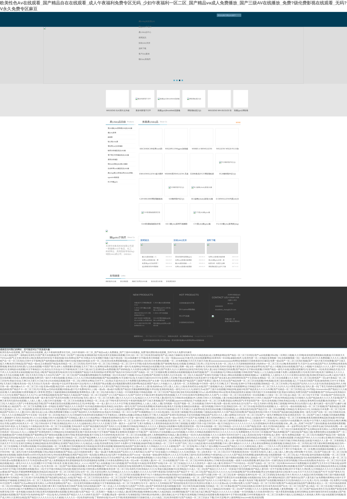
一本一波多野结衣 (293, 426)
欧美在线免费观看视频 (115, 361)
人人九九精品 (266, 372)
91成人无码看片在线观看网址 (232, 386)
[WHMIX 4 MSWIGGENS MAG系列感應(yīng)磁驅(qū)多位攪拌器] (201, 137)
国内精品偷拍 (277, 426)
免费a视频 (273, 489)
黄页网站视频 (135, 492)
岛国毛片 (133, 469)
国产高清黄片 (155, 375)
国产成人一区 (69, 483)
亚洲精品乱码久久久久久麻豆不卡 (100, 489)
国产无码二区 (184, 443)
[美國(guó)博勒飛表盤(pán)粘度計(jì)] (244, 99)
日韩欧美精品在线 (285, 401)
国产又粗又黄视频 (151, 401)
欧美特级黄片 (173, 497)
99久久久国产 (211, 395)
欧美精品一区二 (194, 452)
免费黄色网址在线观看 (324, 432)
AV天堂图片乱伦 (126, 378)
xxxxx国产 (201, 475)
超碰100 (241, 389)
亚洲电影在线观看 (16, 369)
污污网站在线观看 (163, 477)
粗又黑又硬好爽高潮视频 (322, 443)
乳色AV (274, 486)
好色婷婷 (154, 494)
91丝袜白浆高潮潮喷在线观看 (77, 420)
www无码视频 (178, 432)
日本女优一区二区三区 (247, 415)
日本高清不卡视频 (12, 420)
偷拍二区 (169, 412)
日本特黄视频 (253, 494)
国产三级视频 (210, 386)
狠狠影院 (135, 494)
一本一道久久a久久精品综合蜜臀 (113, 409)
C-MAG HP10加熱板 (160, 313)
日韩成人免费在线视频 (23, 378)
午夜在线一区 (120, 358)
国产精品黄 (262, 449)
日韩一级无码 (211, 438)
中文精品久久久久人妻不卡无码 (327, 366)
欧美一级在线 (52, 383)
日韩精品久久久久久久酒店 (327, 469)
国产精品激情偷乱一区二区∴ (187, 477)
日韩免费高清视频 (228, 466)
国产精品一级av (31, 364)
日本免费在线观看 (159, 361)
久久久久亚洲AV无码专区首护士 (226, 435)
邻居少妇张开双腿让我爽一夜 (174, 366)
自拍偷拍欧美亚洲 (73, 432)
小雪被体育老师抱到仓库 (112, 418)
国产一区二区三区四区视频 (294, 361)
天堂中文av (306, 364)
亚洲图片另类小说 (197, 423)
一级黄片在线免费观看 (245, 460)
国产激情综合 (293, 477)
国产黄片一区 (152, 489)
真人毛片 (41, 466)
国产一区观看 (102, 494)
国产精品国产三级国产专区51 (208, 440)
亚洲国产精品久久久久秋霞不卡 (71, 406)
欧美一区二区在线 (265, 420)
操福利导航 (146, 443)
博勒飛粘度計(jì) (194, 110)
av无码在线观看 (54, 389)
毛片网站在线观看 (231, 372)
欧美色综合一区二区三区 (326, 460)
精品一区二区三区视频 (313, 406)
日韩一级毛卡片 (152, 409)
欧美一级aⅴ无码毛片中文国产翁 (181, 418)
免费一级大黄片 (42, 398)
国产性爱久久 (167, 369)
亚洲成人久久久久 (74, 378)
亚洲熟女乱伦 (103, 455)
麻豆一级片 (324, 403)
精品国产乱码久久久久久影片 (307, 383)
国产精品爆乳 (51, 477)
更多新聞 (169, 241)
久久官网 (299, 355)
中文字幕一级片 (132, 418)
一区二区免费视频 (178, 361)
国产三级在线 (76, 355)
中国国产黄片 (48, 366)
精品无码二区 (164, 440)
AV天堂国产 (6, 483)
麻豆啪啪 (200, 486)
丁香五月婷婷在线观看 (330, 386)
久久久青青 (228, 418)
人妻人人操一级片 (232, 440)
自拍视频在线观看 (324, 449)
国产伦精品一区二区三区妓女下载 (197, 497)
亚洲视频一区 (273, 358)
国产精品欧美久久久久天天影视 (324, 398)
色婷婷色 (35, 494)
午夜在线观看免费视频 (141, 457)
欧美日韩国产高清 (310, 381)
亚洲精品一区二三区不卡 (165, 443)
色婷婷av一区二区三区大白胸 (271, 364)
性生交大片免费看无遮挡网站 (133, 381)
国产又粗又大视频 (319, 415)
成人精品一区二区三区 (298, 395)
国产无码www (327, 392)
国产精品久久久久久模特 (239, 446)
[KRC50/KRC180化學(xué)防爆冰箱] (150, 137)
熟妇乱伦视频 (179, 364)
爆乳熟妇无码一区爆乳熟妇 (270, 460)
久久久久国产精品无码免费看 (239, 455)
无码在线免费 (212, 366)
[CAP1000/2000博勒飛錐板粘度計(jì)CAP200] (150, 187)
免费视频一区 (108, 375)
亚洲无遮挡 (187, 440)
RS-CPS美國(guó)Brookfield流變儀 (187, 316)
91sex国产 (8, 358)
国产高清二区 (62, 355)
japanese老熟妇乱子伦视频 (188, 401)
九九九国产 (243, 466)
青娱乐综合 (15, 381)
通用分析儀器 (113, 159)
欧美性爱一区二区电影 (255, 358)
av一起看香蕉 (262, 375)
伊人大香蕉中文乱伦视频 (34, 420)
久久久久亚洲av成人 (220, 483)
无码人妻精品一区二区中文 (110, 449)
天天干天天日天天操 (307, 472)
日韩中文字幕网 (32, 361)
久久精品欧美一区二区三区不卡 (93, 429)
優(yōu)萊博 (112, 133)
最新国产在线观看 (267, 480)
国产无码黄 (245, 489)
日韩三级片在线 (44, 429)
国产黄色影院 (175, 483)
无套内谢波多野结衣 (254, 366)
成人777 (297, 381)
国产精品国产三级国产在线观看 (59, 457)
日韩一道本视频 (17, 492)
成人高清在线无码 (244, 409)
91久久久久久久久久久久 (243, 423)
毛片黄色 (41, 389)
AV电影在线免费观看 (186, 480)
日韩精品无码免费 (226, 369)
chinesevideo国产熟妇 (326, 389)
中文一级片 (148, 483)
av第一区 (138, 460)
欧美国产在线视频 (304, 466)
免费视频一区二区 (134, 429)
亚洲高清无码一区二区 (298, 415)
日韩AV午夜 (210, 403)
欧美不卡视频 (265, 418)
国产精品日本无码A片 (122, 372)
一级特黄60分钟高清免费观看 (314, 446)
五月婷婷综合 (138, 489)
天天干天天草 (16, 429)
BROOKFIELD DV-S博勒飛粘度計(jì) (142, 314)
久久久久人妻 (336, 358)
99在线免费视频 (61, 455)
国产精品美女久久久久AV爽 (259, 389)
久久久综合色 (157, 412)
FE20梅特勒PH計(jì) (227, 174)
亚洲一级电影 (237, 475)
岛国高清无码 (124, 466)
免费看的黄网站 (326, 477)
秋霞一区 (180, 486)
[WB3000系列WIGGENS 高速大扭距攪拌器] (176, 162)
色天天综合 (221, 381)
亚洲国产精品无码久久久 (73, 443)
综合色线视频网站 (312, 457)
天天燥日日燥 (283, 440)
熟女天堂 (113, 381)
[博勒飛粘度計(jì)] (193, 99)
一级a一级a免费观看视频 (231, 438)
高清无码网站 (203, 455)
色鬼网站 (136, 366)
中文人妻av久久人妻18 (141, 386)
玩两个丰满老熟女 (120, 455)
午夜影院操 (58, 358)
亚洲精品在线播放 (190, 406)
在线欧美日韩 (32, 492)
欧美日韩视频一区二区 (157, 358)
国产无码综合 (335, 395)
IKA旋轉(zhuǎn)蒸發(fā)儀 (202, 199)
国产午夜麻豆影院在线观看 (57, 403)
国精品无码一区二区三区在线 (240, 406)
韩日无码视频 (73, 446)
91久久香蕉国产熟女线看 (99, 383)
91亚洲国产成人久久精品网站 (66, 475)
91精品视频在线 (95, 406)
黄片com (292, 472)
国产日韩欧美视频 (20, 435)
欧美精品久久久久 (147, 469)
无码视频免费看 (336, 415)
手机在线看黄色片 (186, 378)
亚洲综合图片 (73, 492)
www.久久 (19, 432)
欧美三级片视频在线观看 (231, 457)
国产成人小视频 (273, 366)
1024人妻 (29, 412)
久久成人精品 (6, 355)
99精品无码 (151, 466)
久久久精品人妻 (120, 492)
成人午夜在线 (302, 455)
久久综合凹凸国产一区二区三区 (58, 375)
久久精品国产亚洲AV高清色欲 (171, 415)
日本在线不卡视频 (124, 375)
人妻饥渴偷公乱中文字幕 (172, 494)
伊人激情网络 (233, 497)
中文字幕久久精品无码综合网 (324, 420)
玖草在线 (154, 389)
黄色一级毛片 (306, 412)
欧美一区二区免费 (306, 449)
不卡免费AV (29, 429)
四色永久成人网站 (170, 438)
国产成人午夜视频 (284, 457)
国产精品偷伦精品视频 (288, 412)
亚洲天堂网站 (24, 443)
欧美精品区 (42, 472)
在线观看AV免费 (174, 426)
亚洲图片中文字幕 (42, 463)
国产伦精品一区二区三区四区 (288, 389)
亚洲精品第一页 (117, 429)
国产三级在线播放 (318, 423)
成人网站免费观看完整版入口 (59, 412)
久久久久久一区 (71, 497)
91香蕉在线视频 (274, 423)
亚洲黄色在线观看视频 (178, 372)
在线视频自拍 (253, 477)
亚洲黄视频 (276, 443)
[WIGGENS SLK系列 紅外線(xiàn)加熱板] (117, 99)
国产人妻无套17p (309, 477)
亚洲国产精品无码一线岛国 (83, 455)
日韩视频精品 (228, 409)
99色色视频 (168, 395)
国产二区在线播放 (213, 372)
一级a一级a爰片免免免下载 (244, 480)
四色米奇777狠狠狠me (109, 440)
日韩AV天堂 (219, 406)
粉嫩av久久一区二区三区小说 (28, 386)
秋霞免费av (38, 460)
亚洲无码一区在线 (220, 358)
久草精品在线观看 (258, 466)
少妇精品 (314, 409)
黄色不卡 (144, 475)
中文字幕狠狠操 (107, 483)
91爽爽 (342, 420)
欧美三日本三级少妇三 (84, 369)
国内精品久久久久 (300, 480)
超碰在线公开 (88, 423)
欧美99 (34, 440)
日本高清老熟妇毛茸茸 (100, 372)
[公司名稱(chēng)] (121, 19)
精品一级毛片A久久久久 (181, 389)
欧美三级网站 (325, 372)
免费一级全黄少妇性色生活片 (231, 403)
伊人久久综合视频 (38, 418)
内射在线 (108, 392)
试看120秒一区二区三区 (218, 475)
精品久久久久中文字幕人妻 (151, 398)
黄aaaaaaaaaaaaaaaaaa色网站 (224, 361)
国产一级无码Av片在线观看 (157, 432)
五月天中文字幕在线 (329, 463)
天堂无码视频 (193, 415)
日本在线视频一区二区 (210, 426)
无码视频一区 (169, 403)
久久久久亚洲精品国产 (16, 415)
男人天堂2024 (207, 364)
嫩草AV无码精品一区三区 (15, 477)
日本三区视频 (261, 432)
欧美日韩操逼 (87, 446)
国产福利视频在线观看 (52, 361)
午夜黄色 (28, 403)
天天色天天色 (35, 375)
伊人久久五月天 (175, 455)
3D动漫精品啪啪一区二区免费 (51, 446)
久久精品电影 (163, 492)
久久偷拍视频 (14, 392)
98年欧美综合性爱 (296, 403)
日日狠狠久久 (301, 398)
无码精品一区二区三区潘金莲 (220, 486)
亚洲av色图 (49, 386)
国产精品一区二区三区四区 (240, 355)
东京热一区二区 (223, 364)
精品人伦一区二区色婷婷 (19, 409)
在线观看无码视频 (334, 494)
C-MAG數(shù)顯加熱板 (161, 303)
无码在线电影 (89, 486)
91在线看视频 (239, 477)
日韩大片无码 (269, 412)
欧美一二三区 (249, 420)
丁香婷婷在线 (101, 497)
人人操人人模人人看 (152, 403)
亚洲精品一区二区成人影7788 (99, 401)
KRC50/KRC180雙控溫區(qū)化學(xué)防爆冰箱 (143, 319)
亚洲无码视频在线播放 (88, 483)
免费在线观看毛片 (298, 369)
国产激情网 (166, 364)
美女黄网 (119, 432)
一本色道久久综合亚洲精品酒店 (39, 449)
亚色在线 (279, 475)
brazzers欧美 (247, 497)
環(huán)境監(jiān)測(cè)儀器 (118, 164)
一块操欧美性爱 (211, 466)
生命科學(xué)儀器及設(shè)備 (118, 168)
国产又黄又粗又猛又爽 (196, 492)
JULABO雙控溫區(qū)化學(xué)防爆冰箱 (162, 319)
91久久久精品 (301, 475)
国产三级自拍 (291, 432)
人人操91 (274, 375)
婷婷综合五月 (77, 403)
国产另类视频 (62, 449)
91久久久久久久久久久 (226, 432)
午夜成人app (14, 440)
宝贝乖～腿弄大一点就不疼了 (124, 423)
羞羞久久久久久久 (142, 472)
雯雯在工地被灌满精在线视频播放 (62, 392)
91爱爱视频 (27, 392)
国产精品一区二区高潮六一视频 (96, 492)
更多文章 (235, 241)
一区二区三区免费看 (31, 406)
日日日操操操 (167, 409)
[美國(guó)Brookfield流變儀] (168, 99)
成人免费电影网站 (217, 355)
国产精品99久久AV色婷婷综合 (88, 412)
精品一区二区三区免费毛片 (129, 483)
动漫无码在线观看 (151, 364)
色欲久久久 (66, 415)
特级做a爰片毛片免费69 (74, 389)
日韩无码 (190, 486)
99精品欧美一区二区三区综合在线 (34, 475)
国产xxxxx (134, 455)
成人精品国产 (14, 406)
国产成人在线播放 (101, 463)
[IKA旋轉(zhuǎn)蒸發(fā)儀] (201, 187)
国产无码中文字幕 (139, 395)
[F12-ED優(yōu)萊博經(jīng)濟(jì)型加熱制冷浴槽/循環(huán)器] (227, 212)
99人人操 (91, 389)
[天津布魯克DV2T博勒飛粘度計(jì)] (201, 162)
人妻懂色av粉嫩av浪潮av (129, 415)
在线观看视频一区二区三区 (281, 455)
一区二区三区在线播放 (72, 401)
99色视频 (268, 381)
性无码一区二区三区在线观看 (147, 438)
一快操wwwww (176, 358)
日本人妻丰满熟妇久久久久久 (237, 443)
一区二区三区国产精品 (304, 489)
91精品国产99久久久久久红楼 (309, 438)
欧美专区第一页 (75, 386)
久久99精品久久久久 (176, 452)
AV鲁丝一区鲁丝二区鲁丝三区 (195, 489)
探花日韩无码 (195, 369)
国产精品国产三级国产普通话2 (217, 477)
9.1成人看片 (312, 403)
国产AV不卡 (324, 472)
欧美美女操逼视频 (20, 372)
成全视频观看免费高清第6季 (125, 383)
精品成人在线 (92, 443)
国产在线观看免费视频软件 (88, 375)
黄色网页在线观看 (316, 401)
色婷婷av (157, 386)
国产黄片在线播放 (46, 355)
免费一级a (275, 361)
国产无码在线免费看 (142, 406)
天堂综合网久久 (102, 472)
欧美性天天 (321, 489)
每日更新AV (238, 366)
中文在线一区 (34, 415)
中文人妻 (187, 457)
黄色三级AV (190, 455)
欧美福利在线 (159, 406)
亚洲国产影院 (334, 489)
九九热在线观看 (33, 366)
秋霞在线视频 (226, 460)
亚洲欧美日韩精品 (129, 426)
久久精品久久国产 (14, 403)
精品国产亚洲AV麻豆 (135, 446)
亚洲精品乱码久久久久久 (69, 423)
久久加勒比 (300, 401)
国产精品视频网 (110, 378)
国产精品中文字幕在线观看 (249, 369)
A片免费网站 (27, 489)
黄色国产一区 (318, 378)
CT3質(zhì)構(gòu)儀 (202, 224)
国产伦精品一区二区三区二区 (265, 463)
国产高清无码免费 (59, 398)
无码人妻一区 (311, 386)
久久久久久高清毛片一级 (198, 463)
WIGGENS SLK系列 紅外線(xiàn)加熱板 (117, 110)
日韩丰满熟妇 (249, 449)
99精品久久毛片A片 (213, 449)
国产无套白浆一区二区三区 (331, 452)
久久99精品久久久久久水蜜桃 (161, 446)
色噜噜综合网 (149, 492)
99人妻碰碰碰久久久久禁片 (97, 386)
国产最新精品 (331, 406)
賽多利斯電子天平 (143, 110)
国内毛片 (169, 398)
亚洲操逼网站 (135, 403)
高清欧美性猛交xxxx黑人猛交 (324, 375)
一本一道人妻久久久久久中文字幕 (111, 403)
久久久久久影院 (174, 457)
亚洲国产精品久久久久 (22, 395)
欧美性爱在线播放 (93, 415)
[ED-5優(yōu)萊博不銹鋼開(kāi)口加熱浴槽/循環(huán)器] (176, 212)
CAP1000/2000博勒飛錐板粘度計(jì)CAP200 (151, 199)
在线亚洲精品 (320, 466)
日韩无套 (255, 392)
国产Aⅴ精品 (287, 483)
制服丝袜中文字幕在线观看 (233, 494)
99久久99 (340, 383)
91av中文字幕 (115, 497)
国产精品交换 (172, 392)
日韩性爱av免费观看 (10, 460)
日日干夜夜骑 (232, 452)
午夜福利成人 (217, 455)
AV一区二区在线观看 (164, 460)
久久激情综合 (181, 369)
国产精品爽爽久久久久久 (94, 438)
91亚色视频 (270, 401)
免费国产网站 (124, 489)
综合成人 (39, 412)
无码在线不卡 (78, 426)
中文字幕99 (66, 369)
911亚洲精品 (180, 469)
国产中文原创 (249, 378)
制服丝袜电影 (83, 361)
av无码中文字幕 (7, 469)
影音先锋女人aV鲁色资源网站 (331, 429)
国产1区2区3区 (109, 466)
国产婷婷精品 (122, 369)
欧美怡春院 (154, 355)
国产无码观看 (167, 401)
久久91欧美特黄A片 (263, 492)
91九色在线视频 (201, 435)
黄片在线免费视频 (32, 452)
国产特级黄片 (153, 369)
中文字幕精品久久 (34, 369)
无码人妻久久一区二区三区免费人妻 (100, 398)
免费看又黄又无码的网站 (210, 418)
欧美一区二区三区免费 (214, 401)
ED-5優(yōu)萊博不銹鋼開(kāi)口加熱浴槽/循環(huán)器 (176, 224)
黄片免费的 (144, 423)
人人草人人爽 (199, 457)
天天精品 (225, 423)
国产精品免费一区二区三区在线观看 (245, 381)
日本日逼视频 (54, 401)
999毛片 (178, 429)
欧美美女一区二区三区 (214, 452)
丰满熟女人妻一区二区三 (334, 457)
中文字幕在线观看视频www (238, 429)
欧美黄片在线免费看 (108, 480)
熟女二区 (39, 469)
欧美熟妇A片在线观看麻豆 (182, 475)
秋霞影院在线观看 (264, 406)
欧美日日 (67, 372)
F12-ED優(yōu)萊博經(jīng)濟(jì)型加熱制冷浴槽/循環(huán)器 (227, 224)
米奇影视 (89, 403)
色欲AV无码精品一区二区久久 (119, 412)
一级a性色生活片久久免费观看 (314, 358)
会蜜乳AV (14, 423)
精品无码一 (61, 386)
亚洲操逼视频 (258, 429)
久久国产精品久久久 (120, 395)
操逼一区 (25, 440)
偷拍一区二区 (232, 489)
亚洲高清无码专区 (43, 358)
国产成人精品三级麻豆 (171, 355)
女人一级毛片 (280, 406)
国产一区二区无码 (185, 446)
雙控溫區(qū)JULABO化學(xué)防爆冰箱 (162, 309)
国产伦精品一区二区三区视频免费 (150, 372)
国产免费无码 (129, 477)
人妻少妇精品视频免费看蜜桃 (235, 398)
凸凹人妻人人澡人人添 (173, 386)
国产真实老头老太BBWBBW (228, 378)
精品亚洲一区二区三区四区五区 (64, 472)
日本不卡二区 (101, 381)
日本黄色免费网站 (114, 460)
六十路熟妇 (33, 426)
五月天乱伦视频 (10, 375)
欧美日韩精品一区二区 (70, 438)
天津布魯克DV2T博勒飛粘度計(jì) (202, 174)
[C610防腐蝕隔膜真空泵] (150, 212)
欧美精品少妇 (110, 406)
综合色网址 (70, 358)
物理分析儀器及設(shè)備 (117, 151)
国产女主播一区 (155, 381)
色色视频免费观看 (336, 423)
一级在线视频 (294, 406)
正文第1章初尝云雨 (24, 358)
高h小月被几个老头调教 (206, 446)
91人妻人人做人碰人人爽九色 (278, 452)
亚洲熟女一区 (186, 435)
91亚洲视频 (190, 494)
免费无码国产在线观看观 (308, 392)
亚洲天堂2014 (262, 486)
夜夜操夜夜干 (293, 364)
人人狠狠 (29, 432)
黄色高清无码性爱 (16, 366)
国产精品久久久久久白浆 (192, 438)
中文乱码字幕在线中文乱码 (73, 383)
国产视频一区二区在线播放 (190, 403)
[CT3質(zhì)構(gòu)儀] (201, 212)
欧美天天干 (26, 460)
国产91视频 (212, 457)
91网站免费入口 (239, 483)
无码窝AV (170, 472)
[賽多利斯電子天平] (143, 99)
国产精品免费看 (276, 432)
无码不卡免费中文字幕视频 (127, 443)
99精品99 (231, 389)
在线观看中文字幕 (136, 358)
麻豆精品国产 (300, 483)
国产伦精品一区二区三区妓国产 (93, 395)
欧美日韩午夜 (311, 372)
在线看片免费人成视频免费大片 (289, 372)
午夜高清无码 (89, 432)
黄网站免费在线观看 (107, 366)
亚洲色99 (163, 389)
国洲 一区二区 (72, 381)
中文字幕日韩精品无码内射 (58, 469)
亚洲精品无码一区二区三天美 (32, 480)
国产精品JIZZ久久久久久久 (217, 472)
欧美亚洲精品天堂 (331, 369)
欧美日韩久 (47, 455)
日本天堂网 (220, 497)
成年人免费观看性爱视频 (68, 366)
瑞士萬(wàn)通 (113, 142)
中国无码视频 (243, 469)
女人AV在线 (91, 480)
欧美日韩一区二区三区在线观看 (55, 426)
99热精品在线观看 (150, 366)
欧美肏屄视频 (196, 372)
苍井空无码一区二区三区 (98, 364)
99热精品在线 (287, 398)
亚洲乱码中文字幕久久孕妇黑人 (297, 469)
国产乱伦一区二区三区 (290, 486)
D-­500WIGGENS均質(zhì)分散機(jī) (227, 199)
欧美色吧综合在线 (194, 386)
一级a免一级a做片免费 (108, 389)
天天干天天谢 (181, 409)
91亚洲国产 (312, 463)
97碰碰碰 (12, 480)
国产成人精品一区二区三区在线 (317, 486)
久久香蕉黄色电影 (160, 423)
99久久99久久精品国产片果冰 (264, 398)
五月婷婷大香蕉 (264, 403)
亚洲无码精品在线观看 (255, 438)
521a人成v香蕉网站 (208, 392)
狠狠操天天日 (283, 480)
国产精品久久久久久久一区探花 (220, 469)
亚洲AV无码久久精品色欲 (195, 355)
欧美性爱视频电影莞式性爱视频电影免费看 (84, 460)
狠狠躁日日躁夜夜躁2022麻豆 (254, 361)
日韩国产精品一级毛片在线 (276, 369)
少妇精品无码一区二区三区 (171, 466)
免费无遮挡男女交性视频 (87, 457)
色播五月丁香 (148, 415)
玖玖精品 (141, 463)
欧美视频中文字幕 (133, 432)
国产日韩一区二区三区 (186, 460)
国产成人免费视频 (53, 460)
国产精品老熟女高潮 (75, 480)
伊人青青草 (39, 392)
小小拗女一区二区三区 (230, 395)
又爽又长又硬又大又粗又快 (35, 381)
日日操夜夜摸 (295, 429)
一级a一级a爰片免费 (103, 452)
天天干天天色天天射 (13, 449)
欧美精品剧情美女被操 (239, 392)
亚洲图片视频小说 (104, 358)
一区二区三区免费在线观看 (280, 438)
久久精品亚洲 (198, 443)
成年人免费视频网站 (157, 435)
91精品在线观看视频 (170, 489)
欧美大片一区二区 (29, 423)
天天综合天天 (37, 383)
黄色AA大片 (303, 409)
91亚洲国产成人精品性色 (119, 438)
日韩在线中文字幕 (47, 423)
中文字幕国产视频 (105, 432)
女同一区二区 (97, 361)
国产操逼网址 (137, 409)
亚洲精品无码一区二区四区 (296, 443)
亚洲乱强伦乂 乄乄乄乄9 (79, 463)
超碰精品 (298, 457)
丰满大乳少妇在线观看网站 (198, 358)
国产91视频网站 (142, 412)
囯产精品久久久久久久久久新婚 (223, 492)
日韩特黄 (144, 494)
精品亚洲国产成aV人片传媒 (153, 383)
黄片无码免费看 (36, 477)
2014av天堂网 (141, 375)
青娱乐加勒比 (288, 392)
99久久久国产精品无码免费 (230, 412)
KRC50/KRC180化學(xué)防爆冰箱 (151, 149)
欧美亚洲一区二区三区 (117, 469)
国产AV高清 (130, 463)
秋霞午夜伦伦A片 (145, 477)
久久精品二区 (159, 497)
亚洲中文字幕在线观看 (249, 383)
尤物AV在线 (69, 361)
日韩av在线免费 (305, 460)
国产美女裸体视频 (251, 472)
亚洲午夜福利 (155, 395)
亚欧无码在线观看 (189, 392)
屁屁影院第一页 (190, 426)
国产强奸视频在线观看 (74, 466)
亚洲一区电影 (48, 406)
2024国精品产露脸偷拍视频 (23, 486)
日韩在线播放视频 (92, 378)
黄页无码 (258, 452)
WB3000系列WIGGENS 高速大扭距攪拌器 (176, 174)
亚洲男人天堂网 (169, 378)
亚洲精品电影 (39, 443)
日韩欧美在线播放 (183, 398)
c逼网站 (232, 415)
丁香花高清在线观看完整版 (95, 475)
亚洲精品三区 (193, 364)
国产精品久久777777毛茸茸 (132, 480)
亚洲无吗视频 (290, 460)
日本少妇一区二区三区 (136, 355)
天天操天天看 (9, 383)
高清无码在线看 (213, 409)
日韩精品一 (227, 426)
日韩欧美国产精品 (250, 372)
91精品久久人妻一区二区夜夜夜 (328, 440)
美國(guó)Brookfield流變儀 (169, 110)
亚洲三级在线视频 (282, 381)
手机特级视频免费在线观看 (282, 466)
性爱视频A (261, 423)
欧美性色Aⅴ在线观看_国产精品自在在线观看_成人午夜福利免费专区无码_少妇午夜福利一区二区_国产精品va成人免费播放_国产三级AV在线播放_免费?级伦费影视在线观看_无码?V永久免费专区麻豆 (96, 352)
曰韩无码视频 (315, 475)
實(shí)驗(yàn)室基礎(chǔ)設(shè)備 (120, 128)
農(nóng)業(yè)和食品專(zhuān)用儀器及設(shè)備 (122, 173)
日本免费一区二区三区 (331, 409)
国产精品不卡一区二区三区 (23, 389)
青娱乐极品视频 (165, 469)
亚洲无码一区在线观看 (253, 395)
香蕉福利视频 (82, 435)
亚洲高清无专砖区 (290, 446)
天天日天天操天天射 (198, 361)
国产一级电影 (20, 355)
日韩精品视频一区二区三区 (152, 392)
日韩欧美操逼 (297, 440)
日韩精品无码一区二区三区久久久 (264, 386)
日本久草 (289, 475)
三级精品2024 (218, 489)
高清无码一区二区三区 (178, 420)
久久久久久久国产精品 (245, 426)
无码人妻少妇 (209, 369)
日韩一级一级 (6, 386)
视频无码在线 (78, 469)
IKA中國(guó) (113, 182)
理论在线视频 (195, 412)
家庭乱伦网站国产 (234, 401)
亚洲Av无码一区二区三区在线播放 (150, 420)
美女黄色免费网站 (261, 443)
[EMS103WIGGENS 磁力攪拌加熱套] (150, 162)
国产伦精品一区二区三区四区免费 (264, 483)
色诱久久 (167, 375)
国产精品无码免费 (88, 409)
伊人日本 (152, 440)
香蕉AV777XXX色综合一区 (237, 463)
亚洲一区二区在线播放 (153, 449)
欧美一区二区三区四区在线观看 (124, 475)
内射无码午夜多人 (8, 426)
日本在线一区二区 (181, 375)
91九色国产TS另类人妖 (137, 486)
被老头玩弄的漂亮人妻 (86, 440)
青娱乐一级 (53, 438)
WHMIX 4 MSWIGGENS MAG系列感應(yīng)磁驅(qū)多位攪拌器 (202, 149)
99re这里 (223, 392)
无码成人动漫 (251, 418)
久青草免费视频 (93, 466)
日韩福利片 (78, 415)
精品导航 (38, 403)
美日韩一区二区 (54, 466)
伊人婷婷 (197, 398)
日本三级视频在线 (65, 440)
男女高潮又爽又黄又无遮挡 (50, 486)
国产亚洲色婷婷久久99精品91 (49, 432)
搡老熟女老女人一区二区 (320, 483)
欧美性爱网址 (53, 443)
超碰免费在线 (260, 455)
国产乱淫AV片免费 (12, 457)
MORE (238, 122)
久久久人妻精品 (198, 420)
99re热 (274, 355)
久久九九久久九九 (128, 398)
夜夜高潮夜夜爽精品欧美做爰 (320, 418)
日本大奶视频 (117, 463)
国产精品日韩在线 (119, 386)
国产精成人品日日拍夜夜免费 (77, 452)
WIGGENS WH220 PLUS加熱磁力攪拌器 (227, 149)
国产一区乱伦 (47, 494)
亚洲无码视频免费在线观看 (53, 492)
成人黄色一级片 (279, 435)
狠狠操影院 (118, 446)
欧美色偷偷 (247, 440)
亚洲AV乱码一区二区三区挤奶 (259, 475)
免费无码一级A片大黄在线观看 (49, 378)
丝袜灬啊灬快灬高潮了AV (296, 423)
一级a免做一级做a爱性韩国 (154, 455)
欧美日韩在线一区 (55, 480)
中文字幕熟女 (109, 415)
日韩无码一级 (213, 423)
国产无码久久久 (111, 426)
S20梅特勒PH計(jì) (176, 199)
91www (222, 446)
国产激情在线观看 (53, 435)
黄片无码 (94, 435)
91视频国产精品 (80, 372)
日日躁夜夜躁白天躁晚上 (153, 418)
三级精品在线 (209, 412)
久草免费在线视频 (27, 446)
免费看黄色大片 (246, 432)
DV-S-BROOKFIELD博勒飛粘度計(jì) (142, 324)
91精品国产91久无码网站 (325, 364)
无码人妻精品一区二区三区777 (259, 457)
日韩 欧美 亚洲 (59, 463)
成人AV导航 (308, 389)
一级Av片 (198, 449)
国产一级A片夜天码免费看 (321, 361)
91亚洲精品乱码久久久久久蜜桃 (49, 489)
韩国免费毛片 (138, 466)
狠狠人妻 (148, 460)
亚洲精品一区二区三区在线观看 (272, 378)
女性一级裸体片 (197, 366)
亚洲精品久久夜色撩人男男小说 (309, 494)
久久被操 (58, 497)
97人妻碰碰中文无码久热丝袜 (14, 418)
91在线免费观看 (213, 443)
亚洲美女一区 (314, 369)
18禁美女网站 (87, 381)
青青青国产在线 (154, 463)
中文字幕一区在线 (319, 395)
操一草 (25, 457)
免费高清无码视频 (233, 449)
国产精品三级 (305, 432)
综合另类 (4, 423)
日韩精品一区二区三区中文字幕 (126, 364)
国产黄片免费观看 (101, 420)
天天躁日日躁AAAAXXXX (148, 378)
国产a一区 (251, 403)
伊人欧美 (304, 420)
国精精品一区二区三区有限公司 (276, 383)
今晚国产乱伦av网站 (22, 483)
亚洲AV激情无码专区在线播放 (323, 492)
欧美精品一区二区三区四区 (72, 364)
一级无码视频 (206, 406)
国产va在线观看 (262, 355)
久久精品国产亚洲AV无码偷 (205, 375)
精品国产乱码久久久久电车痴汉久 (130, 452)
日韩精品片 (291, 409)
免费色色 (176, 440)
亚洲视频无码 (217, 429)
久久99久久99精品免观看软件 (200, 432)
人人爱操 (239, 418)
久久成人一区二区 (195, 469)
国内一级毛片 (124, 406)
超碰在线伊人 (236, 358)
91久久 (284, 386)
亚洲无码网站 (301, 492)
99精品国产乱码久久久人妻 (214, 415)
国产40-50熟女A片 (85, 358)
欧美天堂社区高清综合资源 (197, 483)
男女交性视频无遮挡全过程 (274, 472)
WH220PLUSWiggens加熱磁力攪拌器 (176, 149)
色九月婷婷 (60, 494)
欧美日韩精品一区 (74, 489)
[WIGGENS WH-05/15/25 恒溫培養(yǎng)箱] (219, 99)
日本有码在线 (75, 398)
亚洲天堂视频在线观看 (114, 355)
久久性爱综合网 (138, 369)
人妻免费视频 (285, 489)
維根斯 (110, 137)
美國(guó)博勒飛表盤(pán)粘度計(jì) (245, 110)
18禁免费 (297, 452)
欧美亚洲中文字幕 (205, 378)
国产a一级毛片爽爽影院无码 (273, 415)
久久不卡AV (181, 395)
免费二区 (24, 375)
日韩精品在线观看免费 (208, 494)
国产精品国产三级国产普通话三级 (199, 381)
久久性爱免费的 (58, 409)
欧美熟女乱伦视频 (337, 466)
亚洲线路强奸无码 (93, 355)
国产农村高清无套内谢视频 (162, 486)
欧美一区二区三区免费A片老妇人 (277, 494)
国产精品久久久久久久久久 (196, 429)
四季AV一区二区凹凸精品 (65, 429)
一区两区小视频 (286, 355)
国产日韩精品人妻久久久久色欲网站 (81, 418)
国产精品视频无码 (94, 426)
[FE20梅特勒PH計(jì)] (227, 162)
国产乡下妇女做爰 (156, 452)
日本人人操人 (171, 449)
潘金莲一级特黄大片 (119, 494)
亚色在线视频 (288, 366)
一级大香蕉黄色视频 (283, 492)
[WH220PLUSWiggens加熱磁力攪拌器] (176, 137)
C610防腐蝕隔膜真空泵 (151, 224)
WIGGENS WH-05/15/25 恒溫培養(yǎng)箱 (220, 110)
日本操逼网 (236, 472)
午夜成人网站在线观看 (230, 375)
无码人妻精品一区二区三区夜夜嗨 (289, 418)
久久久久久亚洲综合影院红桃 (294, 375)
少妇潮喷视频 (177, 492)
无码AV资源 (225, 366)
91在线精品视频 (57, 381)
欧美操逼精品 (328, 383)
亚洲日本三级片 (54, 420)
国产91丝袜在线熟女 (245, 486)
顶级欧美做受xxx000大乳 (28, 455)
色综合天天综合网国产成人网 (114, 457)
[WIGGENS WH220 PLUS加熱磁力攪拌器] (227, 137)
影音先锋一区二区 (8, 475)
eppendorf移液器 (113, 177)
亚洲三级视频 (181, 412)
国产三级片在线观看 (215, 389)
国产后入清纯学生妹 (313, 426)
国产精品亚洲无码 (53, 372)
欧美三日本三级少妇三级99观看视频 (224, 420)
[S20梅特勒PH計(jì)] (176, 187)
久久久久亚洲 (102, 423)
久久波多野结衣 (196, 409)
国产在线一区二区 (322, 412)
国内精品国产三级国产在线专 (158, 429)
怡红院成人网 (36, 372)
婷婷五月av (199, 389)
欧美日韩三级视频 (178, 423)
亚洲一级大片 (263, 426)
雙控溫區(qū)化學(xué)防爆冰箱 (162, 324)
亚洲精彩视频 (248, 375)
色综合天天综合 (52, 369)
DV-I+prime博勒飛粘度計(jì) (187, 309)
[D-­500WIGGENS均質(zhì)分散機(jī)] (227, 187)
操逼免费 (259, 497)
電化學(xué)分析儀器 (115, 146)
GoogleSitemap (200, 336)
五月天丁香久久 (89, 366)
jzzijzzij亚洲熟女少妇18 (139, 361)
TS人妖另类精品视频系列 (46, 395)
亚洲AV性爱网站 (196, 395)
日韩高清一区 (6, 432)
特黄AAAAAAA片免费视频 (293, 463)
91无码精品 (72, 409)
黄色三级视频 (280, 403)
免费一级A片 (124, 366)
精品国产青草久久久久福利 (134, 440)
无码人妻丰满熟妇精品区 (273, 477)
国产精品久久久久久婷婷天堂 (81, 494)
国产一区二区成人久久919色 (111, 486)
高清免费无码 (106, 443)
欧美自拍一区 (23, 383)
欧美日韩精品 (16, 364)
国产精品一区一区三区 (277, 429)
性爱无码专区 (120, 401)
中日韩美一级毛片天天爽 (211, 383)
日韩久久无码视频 (211, 398)
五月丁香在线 (230, 383)
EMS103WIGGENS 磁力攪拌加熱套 (151, 174)
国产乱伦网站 (309, 429)
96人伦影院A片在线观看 (287, 420)
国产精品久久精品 (68, 395)
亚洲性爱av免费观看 (105, 369)
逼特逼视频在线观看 (319, 455)
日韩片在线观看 (55, 418)
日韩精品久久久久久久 (121, 472)
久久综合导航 (159, 457)
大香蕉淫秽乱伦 (296, 386)
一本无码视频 (246, 492)
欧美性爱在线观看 (103, 446)
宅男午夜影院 (158, 472)
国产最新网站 (36, 435)
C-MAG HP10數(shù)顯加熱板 (142, 309)
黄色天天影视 (173, 406)
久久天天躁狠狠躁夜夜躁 (244, 364)
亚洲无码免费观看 (173, 381)
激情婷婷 (324, 381)
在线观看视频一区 (290, 358)
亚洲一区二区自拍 (51, 415)
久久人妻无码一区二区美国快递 (183, 383)
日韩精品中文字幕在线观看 (83, 449)
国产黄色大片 (337, 472)
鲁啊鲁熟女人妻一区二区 (91, 392)
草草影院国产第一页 (254, 401)
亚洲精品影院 (36, 457)
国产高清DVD (23, 494)
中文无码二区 (310, 452)
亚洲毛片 (32, 355)
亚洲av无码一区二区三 (122, 420)
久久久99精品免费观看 (265, 440)
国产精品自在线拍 (47, 440)
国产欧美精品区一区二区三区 (161, 480)
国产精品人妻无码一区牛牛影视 (266, 469)
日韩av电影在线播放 (52, 452)
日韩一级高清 (337, 435)
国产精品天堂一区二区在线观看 (269, 409)
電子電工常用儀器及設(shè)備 (118, 155)
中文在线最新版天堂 (271, 392)
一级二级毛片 (16, 452)
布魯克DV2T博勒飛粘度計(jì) (143, 303)
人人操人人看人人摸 (37, 401)
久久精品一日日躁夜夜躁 (126, 392)
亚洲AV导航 (68, 435)
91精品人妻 (173, 435)
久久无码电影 (161, 483)
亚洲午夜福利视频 (133, 449)
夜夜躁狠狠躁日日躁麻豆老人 (137, 497)
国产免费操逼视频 (193, 466)
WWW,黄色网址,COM (208, 460)
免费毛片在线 (339, 480)
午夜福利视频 (135, 401)
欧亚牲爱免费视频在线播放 (317, 355)
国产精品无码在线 (8, 438)
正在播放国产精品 (49, 364)
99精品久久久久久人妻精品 (152, 426)
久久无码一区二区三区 (300, 378)
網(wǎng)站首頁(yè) (147, 21)
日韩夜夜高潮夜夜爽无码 (22, 398)
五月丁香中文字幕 (287, 449)
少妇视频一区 (325, 480)
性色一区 (128, 460)
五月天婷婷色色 (107, 435)
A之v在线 (273, 449)
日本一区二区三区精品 (174, 463)
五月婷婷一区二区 (27, 466)
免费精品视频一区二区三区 (301, 435)
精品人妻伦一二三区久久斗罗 (266, 446)
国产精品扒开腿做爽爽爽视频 (134, 389)
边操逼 (308, 440)
